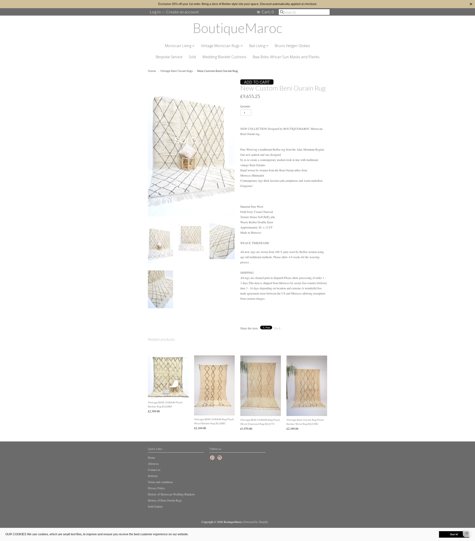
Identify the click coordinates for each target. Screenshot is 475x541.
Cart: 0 (267, 11)
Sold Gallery (155, 506)
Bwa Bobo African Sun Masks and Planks (286, 56)
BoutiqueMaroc (237, 27)
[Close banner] (471, 4)
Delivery (153, 476)
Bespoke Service (169, 56)
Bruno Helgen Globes (292, 45)
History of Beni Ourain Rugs (165, 500)
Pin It (277, 328)
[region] (237, 4)
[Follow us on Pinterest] (213, 459)
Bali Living (257, 45)
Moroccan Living (178, 45)
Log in (155, 11)
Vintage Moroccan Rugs (220, 45)
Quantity (245, 106)
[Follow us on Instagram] (220, 459)
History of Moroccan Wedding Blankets (171, 494)
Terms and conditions (160, 482)
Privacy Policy (156, 488)
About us (153, 464)
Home (151, 457)
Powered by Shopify (256, 522)
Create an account (182, 11)
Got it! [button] (454, 534)
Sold (192, 56)
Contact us (154, 470)
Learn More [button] (197, 534)
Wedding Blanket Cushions (224, 56)
